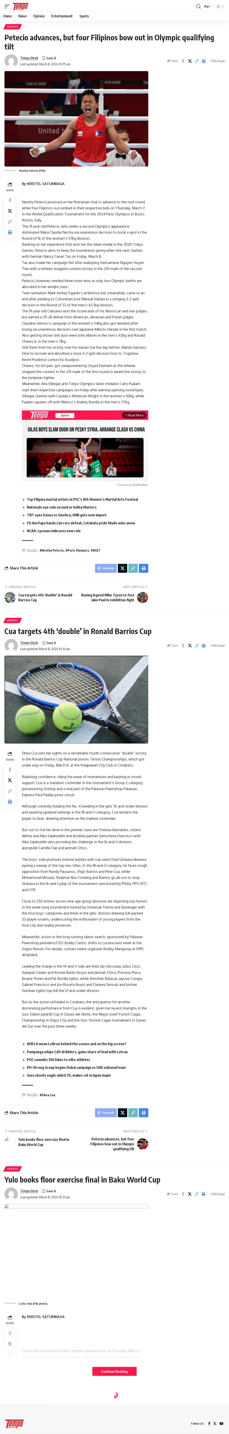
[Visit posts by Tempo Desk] (11, 61)
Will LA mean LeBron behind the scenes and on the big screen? (76, 1044)
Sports (12, 26)
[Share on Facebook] (183, 61)
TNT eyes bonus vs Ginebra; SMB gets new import (67, 515)
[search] (198, 6)
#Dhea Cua (47, 1095)
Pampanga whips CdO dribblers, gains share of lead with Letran (77, 1052)
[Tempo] (20, 6)
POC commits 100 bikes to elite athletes (58, 1059)
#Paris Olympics (77, 550)
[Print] (204, 61)
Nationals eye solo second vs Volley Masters (62, 507)
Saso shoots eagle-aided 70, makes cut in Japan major (69, 1075)
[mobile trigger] (8, 6)
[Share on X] (190, 61)
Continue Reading (114, 1371)
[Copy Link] (197, 61)
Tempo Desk (29, 58)
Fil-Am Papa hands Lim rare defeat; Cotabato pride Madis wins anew (81, 523)
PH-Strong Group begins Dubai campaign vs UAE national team (76, 1067)
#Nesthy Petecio (52, 550)
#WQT (95, 550)
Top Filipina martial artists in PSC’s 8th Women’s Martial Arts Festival (82, 499)
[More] (203, 1416)
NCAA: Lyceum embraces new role (54, 531)
